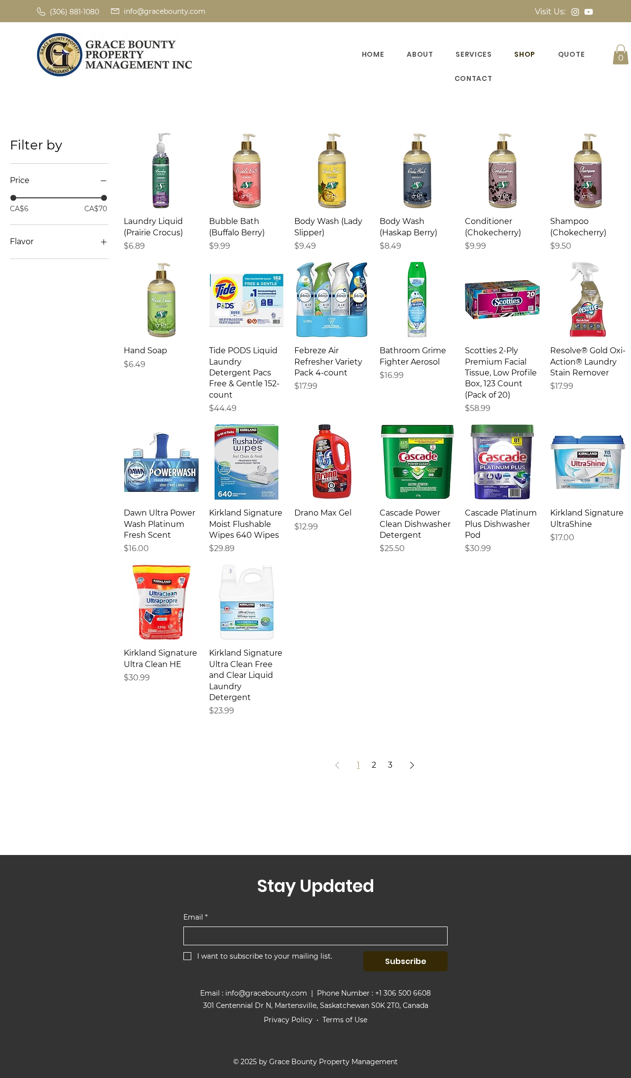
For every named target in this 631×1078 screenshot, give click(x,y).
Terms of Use (344, 1019)
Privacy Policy (288, 1019)
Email (195, 917)
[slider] (13, 198)
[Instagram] (575, 12)
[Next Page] (412, 765)
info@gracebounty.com (165, 11)
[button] (571, 54)
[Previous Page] (337, 765)
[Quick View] (161, 170)
